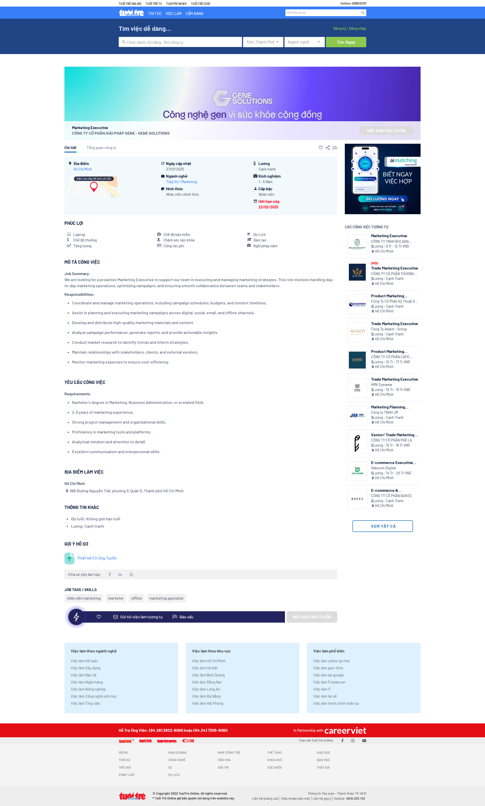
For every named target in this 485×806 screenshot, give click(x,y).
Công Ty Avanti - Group (389, 329)
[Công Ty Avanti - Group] (357, 332)
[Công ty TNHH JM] (357, 415)
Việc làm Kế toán (84, 660)
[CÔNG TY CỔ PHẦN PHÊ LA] (357, 443)
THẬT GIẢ (323, 767)
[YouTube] (364, 740)
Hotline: (349, 798)
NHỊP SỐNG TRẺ (229, 752)
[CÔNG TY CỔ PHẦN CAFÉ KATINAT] (357, 360)
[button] (321, 147)
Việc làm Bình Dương (208, 675)
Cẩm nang (194, 13)
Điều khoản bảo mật (295, 798)
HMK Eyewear (381, 384)
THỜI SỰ (124, 760)
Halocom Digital (383, 468)
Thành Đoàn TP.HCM (351, 793)
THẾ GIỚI (125, 767)
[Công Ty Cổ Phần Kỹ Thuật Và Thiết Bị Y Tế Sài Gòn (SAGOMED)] (357, 304)
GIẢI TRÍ (223, 767)
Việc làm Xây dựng (85, 668)
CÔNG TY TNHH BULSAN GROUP (389, 241)
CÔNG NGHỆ (177, 760)
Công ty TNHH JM (384, 412)
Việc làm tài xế (325, 696)
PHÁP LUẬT (127, 775)
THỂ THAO (274, 752)
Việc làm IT (322, 689)
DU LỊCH (174, 775)
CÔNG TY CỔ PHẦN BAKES (391, 496)
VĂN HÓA (224, 760)
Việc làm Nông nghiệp (88, 689)
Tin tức (155, 13)
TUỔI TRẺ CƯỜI (200, 3)
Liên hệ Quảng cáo (265, 798)
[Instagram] (353, 740)
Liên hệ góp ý (322, 798)
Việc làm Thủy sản (85, 703)
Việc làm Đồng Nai (207, 682)
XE (170, 767)
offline (136, 598)
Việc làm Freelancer (329, 682)
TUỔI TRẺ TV (154, 3)
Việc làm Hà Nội (204, 668)
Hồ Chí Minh (83, 169)
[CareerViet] (344, 730)
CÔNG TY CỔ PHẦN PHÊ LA (391, 440)
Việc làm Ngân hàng (87, 682)
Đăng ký (339, 28)
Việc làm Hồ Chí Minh (209, 660)
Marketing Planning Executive (388, 406)
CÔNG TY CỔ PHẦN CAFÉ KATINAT (390, 357)
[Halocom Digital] (357, 471)
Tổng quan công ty (101, 147)
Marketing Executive (389, 235)
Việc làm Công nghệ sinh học (94, 696)
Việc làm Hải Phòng (207, 703)
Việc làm (174, 13)
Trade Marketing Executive (394, 267)
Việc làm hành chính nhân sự (336, 703)
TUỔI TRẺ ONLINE (130, 3)
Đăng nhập (357, 28)
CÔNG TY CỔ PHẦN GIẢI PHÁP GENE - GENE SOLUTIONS (121, 133)
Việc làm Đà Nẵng (206, 696)
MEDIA (123, 752)
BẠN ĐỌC (323, 760)
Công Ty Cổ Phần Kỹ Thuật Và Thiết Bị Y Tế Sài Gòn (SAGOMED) (393, 301)
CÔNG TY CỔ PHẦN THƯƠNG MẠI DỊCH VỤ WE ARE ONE (392, 274)
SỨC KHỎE (274, 767)
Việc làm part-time (328, 668)
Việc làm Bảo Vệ (83, 675)
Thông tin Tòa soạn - (322, 793)
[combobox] (180, 42)
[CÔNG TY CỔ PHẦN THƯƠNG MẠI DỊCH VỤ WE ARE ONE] (357, 272)
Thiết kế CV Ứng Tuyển (97, 557)
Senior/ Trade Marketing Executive (392, 434)
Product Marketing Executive (387, 295)
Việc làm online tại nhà (331, 660)
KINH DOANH (177, 752)
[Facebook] (342, 740)
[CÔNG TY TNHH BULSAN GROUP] (357, 244)
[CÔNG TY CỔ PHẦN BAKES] (357, 499)
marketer (116, 598)
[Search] (363, 12)
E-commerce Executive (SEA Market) (392, 462)
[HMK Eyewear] (357, 388)
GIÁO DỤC (323, 752)
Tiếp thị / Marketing (181, 182)
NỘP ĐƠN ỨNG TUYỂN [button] (386, 130)
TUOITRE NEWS (176, 3)
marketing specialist (167, 598)
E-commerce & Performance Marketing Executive (392, 490)
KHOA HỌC (274, 760)
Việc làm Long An (206, 689)
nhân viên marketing (84, 598)
